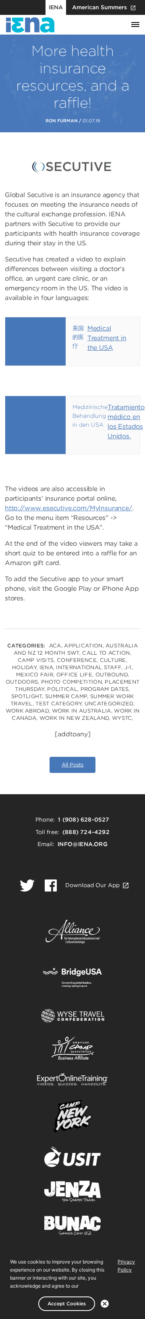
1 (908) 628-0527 (83, 819)
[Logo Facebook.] (51, 885)
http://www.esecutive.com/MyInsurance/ (68, 508)
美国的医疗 (78, 337)
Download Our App (92, 885)
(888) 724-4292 (86, 832)
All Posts (72, 765)
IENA (56, 7)
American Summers (99, 7)
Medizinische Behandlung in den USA (90, 416)
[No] (105, 1304)
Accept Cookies (67, 1304)
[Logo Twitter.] (27, 885)
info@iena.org (83, 844)
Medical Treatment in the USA (106, 338)
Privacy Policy (126, 1266)
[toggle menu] (135, 25)
